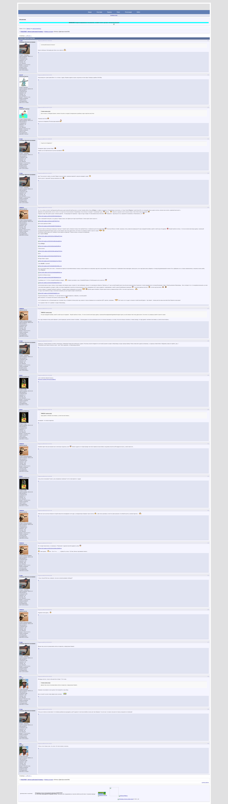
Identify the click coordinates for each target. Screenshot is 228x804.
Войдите (28, 28)
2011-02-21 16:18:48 (47, 375)
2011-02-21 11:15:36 (47, 341)
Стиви (21, 40)
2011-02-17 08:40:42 (47, 40)
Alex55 (21, 75)
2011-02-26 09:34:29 (47, 575)
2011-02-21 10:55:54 (47, 207)
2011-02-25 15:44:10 (47, 543)
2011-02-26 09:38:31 (47, 609)
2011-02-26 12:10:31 (47, 709)
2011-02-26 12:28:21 (47, 743)
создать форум (205, 782)
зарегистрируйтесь (36, 28)
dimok (20, 375)
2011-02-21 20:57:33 (47, 409)
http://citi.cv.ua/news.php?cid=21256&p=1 (47, 379)
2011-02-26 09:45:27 (47, 642)
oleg (20, 676)
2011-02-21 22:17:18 (47, 510)
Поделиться (40, 40)
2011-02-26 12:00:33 (47, 676)
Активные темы (113, 15)
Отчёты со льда (48, 31)
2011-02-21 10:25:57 (47, 173)
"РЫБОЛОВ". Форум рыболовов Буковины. (31, 31)
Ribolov (21, 107)
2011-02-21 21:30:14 (47, 443)
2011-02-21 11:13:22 (47, 308)
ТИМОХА (21, 207)
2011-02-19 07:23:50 (47, 107)
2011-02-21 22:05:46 (47, 476)
